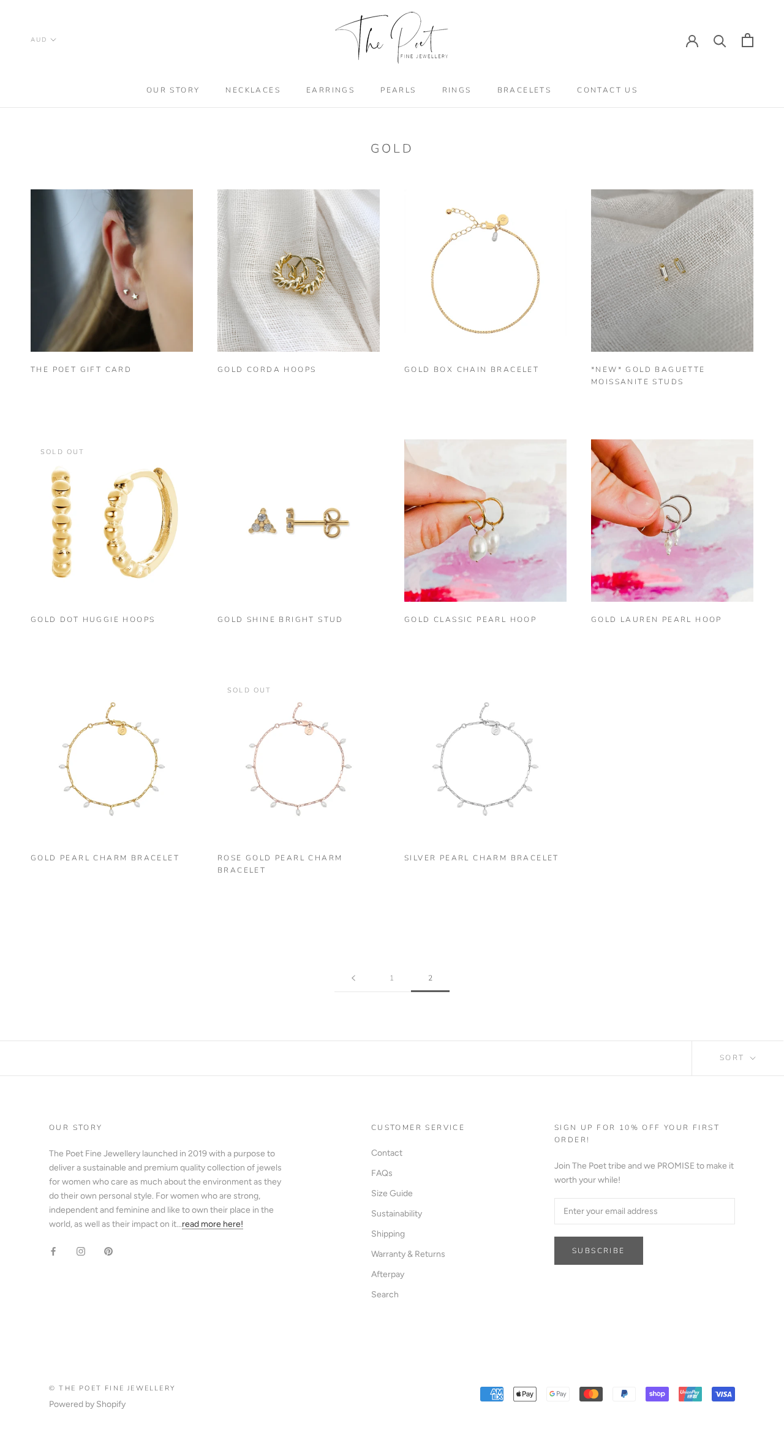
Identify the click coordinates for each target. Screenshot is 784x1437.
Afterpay (387, 1274)
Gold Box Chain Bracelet (471, 369)
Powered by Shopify (87, 1404)
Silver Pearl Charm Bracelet (481, 858)
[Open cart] (747, 40)
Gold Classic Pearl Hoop (470, 619)
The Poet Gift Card (81, 369)
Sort (734, 1058)
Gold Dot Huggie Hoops (93, 619)
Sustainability (396, 1213)
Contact (386, 1153)
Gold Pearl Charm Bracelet (105, 858)
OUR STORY (173, 90)
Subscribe (598, 1251)
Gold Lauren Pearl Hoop (656, 619)
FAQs (382, 1173)
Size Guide (392, 1193)
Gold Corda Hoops (266, 369)
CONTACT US (607, 90)
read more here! (212, 1224)
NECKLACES (253, 90)
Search (385, 1294)
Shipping (388, 1234)
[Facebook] (53, 1251)
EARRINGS (330, 90)
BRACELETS (524, 90)
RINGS (457, 90)
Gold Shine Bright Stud (280, 619)
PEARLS (398, 90)
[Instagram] (81, 1251)
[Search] (720, 40)
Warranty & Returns (408, 1254)
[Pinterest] (108, 1251)
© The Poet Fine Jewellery (112, 1388)
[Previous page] (353, 978)
